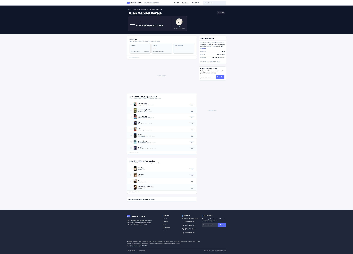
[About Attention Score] (184, 28)
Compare (165, 221)
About (164, 224)
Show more (203, 48)
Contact (165, 230)
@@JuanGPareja (204, 61)
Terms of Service (131, 250)
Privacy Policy (142, 250)
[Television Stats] (134, 2)
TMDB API (144, 245)
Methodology (167, 227)
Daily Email (166, 219)
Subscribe (220, 77)
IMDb (218, 61)
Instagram (213, 61)
